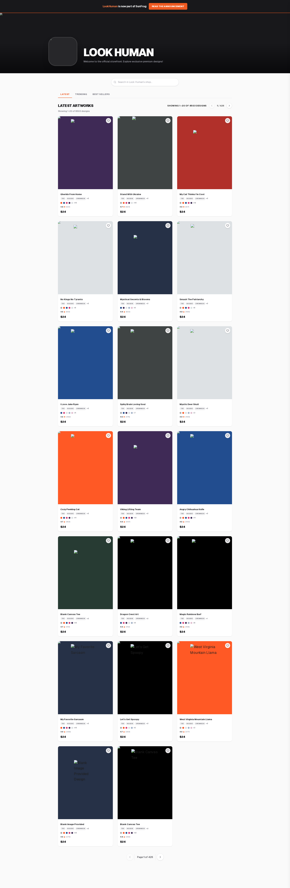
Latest (65, 94)
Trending (81, 94)
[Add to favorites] (108, 120)
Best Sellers (101, 94)
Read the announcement (168, 6)
